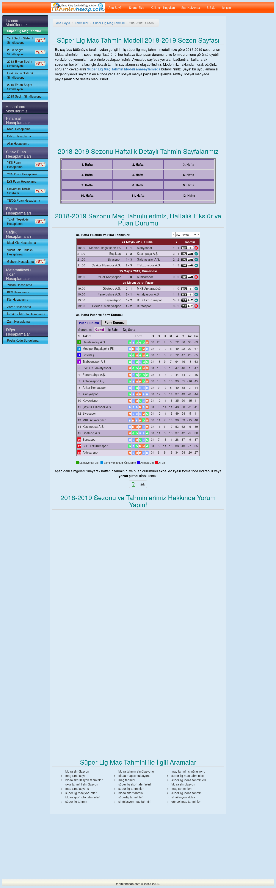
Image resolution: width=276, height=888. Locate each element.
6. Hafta (188, 175)
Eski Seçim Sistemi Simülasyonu (20, 75)
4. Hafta (87, 175)
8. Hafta (138, 185)
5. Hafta (138, 175)
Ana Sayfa (115, 7)
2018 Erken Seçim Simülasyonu (19, 63)
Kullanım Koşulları (163, 7)
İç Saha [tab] (113, 329)
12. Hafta (188, 195)
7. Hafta (87, 185)
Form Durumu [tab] (115, 322)
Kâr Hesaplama (17, 299)
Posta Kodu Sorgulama (23, 340)
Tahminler (81, 23)
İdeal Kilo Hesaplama (21, 242)
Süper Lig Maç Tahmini (24, 31)
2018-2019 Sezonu (142, 23)
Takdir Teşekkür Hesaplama (18, 221)
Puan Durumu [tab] (89, 323)
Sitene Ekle (136, 7)
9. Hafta (188, 185)
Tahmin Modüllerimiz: (17, 22)
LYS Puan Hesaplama (21, 181)
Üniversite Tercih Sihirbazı (18, 191)
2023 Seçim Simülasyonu (16, 52)
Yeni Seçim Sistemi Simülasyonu (20, 40)
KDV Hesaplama (18, 292)
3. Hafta (188, 164)
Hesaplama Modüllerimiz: (17, 109)
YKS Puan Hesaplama (15, 164)
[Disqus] (138, 570)
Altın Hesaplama (18, 143)
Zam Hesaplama (18, 321)
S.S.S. (211, 7)
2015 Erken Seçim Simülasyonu (19, 86)
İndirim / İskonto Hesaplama (26, 314)
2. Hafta (138, 164)
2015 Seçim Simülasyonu (24, 96)
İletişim (226, 7)
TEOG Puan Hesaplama (23, 200)
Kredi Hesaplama (19, 129)
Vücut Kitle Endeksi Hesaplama (20, 252)
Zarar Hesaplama (19, 307)
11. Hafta (138, 195)
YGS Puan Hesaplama (22, 174)
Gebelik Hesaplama (20, 261)
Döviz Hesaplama (19, 136)
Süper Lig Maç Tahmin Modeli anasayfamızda (123, 69)
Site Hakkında (190, 7)
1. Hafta (87, 164)
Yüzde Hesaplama (19, 285)
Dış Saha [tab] (129, 329)
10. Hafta (87, 195)
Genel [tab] (99, 329)
